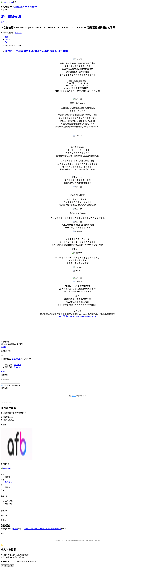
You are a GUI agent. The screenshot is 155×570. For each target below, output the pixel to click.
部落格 (7, 39)
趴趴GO (17, 367)
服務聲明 (97, 540)
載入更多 (4, 375)
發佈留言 (4, 388)
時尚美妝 (18, 33)
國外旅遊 (17, 365)
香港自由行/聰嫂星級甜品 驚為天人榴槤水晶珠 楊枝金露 (36, 51)
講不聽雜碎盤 (11, 16)
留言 (19, 359)
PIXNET (61, 540)
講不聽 (3, 347)
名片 (6, 42)
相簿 (6, 37)
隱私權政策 (89, 540)
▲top (3, 371)
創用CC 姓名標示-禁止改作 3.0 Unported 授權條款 (42, 529)
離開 (12, 566)
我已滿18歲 (5, 566)
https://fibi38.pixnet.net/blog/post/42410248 (77, 316)
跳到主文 (4, 22)
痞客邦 (14, 359)
